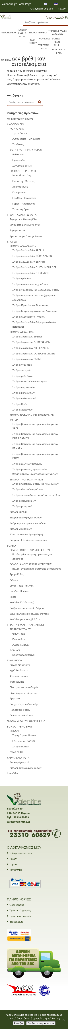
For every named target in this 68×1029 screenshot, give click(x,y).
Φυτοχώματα (17, 681)
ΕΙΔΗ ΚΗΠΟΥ (33, 41)
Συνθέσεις (18, 144)
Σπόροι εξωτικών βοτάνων (27, 463)
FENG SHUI (16, 752)
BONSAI (14, 731)
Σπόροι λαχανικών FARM (26, 359)
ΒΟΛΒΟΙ (42, 32)
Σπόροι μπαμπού (22, 506)
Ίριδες (13, 596)
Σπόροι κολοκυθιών (23, 392)
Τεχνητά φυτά (17, 230)
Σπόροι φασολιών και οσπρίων (29, 381)
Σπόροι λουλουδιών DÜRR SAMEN (32, 256)
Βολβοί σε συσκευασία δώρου (27, 608)
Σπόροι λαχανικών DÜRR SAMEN (31, 342)
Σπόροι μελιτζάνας (22, 376)
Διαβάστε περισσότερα (41, 1023)
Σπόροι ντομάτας (22, 364)
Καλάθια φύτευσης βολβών (25, 619)
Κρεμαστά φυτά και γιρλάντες (26, 236)
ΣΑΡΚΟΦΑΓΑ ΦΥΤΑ (58, 51)
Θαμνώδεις (18, 633)
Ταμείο (13, 864)
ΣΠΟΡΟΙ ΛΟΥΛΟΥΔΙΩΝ (23, 246)
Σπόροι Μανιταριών (21, 528)
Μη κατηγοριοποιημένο (20, 118)
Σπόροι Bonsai (18, 511)
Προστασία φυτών (20, 709)
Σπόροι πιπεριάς (21, 370)
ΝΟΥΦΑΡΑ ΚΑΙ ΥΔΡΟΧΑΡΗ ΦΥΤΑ (26, 721)
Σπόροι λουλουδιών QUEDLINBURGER (34, 267)
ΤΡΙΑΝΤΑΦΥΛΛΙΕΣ (20, 629)
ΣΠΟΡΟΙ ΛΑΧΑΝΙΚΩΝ (22, 332)
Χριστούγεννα (20, 186)
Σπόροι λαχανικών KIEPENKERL (30, 348)
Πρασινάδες (19, 160)
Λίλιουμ (14, 580)
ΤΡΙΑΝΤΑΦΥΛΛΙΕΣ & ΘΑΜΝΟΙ (57, 33)
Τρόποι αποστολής (20, 916)
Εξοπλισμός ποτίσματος (23, 693)
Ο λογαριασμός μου (41, 8)
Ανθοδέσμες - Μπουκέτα (26, 138)
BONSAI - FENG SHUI (56, 42)
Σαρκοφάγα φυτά (19, 762)
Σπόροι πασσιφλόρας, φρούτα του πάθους (36, 495)
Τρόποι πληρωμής (20, 910)
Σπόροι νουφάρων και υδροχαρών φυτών (35, 289)
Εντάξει (18, 1023)
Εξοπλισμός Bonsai (23, 741)
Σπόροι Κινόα (20, 404)
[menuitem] (45, 4)
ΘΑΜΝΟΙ (15, 650)
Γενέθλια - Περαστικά (24, 198)
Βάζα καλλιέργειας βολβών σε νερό (29, 613)
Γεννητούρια (19, 192)
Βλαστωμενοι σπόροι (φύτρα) (26, 534)
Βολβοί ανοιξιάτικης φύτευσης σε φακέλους (36, 568)
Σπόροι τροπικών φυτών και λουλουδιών (35, 483)
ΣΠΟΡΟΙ (33, 32)
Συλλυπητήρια (20, 209)
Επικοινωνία (16, 921)
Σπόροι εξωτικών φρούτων (27, 489)
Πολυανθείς (18, 639)
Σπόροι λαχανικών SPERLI (27, 336)
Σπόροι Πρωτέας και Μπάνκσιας (30, 305)
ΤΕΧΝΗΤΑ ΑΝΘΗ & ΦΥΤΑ (22, 33)
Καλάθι (62, 8)
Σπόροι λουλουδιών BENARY (28, 261)
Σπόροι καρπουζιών (23, 387)
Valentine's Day (21, 175)
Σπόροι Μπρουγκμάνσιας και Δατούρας (34, 311)
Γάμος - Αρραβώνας (23, 203)
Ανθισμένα (18, 154)
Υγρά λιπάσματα (19, 670)
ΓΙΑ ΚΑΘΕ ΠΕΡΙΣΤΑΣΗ (23, 171)
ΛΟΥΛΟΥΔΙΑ (17, 128)
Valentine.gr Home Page (16, 4)
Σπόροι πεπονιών (22, 409)
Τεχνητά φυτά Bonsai (24, 735)
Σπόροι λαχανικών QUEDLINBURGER (33, 353)
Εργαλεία (15, 698)
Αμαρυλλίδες (17, 574)
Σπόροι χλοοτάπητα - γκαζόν (28, 316)
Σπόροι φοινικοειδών (24, 500)
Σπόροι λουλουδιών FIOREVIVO (30, 273)
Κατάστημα (15, 869)
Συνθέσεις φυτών (22, 165)
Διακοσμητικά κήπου (21, 715)
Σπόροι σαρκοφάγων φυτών (26, 517)
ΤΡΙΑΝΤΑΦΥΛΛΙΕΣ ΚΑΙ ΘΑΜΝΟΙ (25, 625)
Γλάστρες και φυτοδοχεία (24, 687)
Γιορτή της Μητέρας (23, 181)
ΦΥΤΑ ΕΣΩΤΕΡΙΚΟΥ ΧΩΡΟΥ (26, 150)
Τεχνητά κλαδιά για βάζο (23, 219)
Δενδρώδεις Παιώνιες (22, 585)
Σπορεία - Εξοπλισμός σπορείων (28, 540)
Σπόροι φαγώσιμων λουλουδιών (28, 523)
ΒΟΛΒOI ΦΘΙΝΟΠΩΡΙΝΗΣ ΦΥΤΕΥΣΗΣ (32, 550)
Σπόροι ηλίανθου (22, 278)
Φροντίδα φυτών (19, 676)
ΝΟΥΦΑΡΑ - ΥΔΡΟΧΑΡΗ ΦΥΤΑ (44, 43)
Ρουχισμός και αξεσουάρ (24, 704)
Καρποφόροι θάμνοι (23, 654)
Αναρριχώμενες (21, 644)
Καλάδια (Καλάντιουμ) (22, 602)
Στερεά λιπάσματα (20, 665)
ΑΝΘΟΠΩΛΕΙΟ (8, 32)
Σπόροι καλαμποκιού (24, 398)
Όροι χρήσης (16, 904)
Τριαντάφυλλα (20, 133)
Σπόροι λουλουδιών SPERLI (28, 250)
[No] (63, 1020)
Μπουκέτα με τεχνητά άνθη (25, 224)
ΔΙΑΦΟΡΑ (6, 60)
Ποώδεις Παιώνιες (20, 591)
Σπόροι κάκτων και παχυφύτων (30, 284)
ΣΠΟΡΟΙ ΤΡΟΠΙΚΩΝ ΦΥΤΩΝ (26, 479)
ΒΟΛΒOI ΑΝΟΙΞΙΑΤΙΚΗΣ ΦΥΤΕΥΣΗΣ (31, 564)
